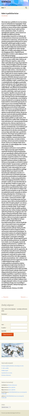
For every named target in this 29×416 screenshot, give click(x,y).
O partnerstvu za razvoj (6, 373)
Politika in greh (4, 370)
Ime (2, 324)
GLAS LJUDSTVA (11, 387)
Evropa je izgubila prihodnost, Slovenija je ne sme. (12, 365)
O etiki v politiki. (5, 368)
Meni (2, 7)
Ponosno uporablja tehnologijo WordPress (10, 413)
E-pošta (3, 327)
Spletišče (3, 331)
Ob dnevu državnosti (6, 375)
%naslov (4, 297)
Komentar (4, 314)
